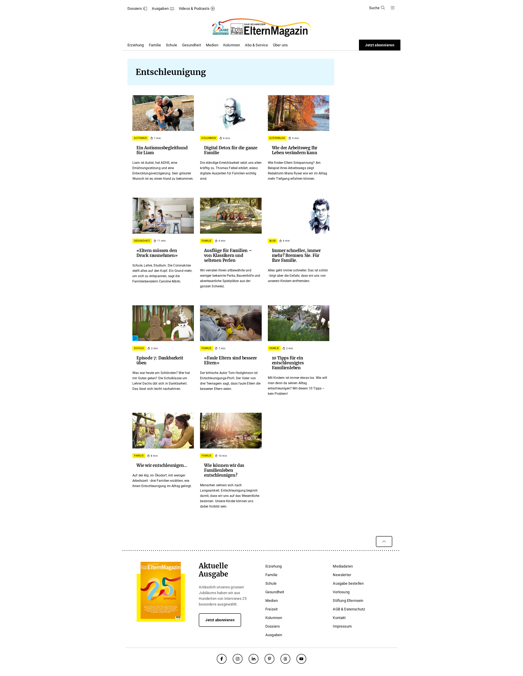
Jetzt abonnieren (379, 45)
